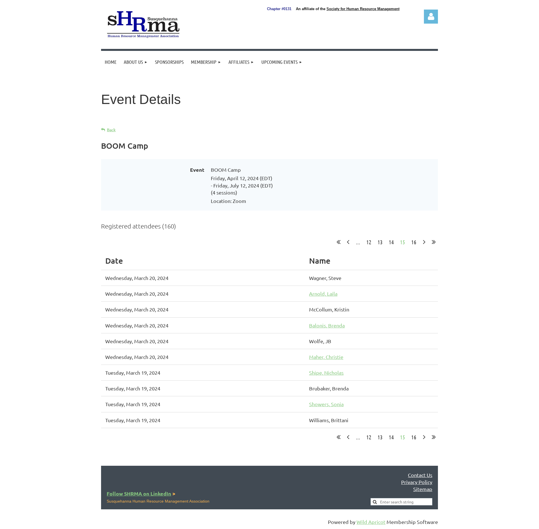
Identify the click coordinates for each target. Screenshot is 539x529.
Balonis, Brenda (327, 325)
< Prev (348, 242)
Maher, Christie (326, 357)
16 (413, 242)
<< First (338, 242)
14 (391, 242)
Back (111, 129)
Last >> (434, 242)
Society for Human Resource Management (362, 9)
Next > (424, 242)
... (358, 242)
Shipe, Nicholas (326, 373)
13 (380, 242)
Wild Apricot (371, 522)
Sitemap (422, 489)
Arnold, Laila (323, 294)
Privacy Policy (416, 482)
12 (369, 242)
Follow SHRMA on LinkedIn (139, 493)
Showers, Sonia (326, 404)
